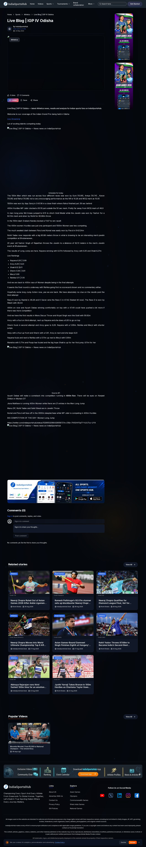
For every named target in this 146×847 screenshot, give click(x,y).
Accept (132, 842)
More (90, 4)
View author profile (19, 29)
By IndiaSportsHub (20, 26)
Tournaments (62, 4)
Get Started (135, 4)
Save (25, 100)
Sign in (10, 516)
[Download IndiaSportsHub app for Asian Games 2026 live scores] (124, 86)
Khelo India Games (77, 804)
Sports (49, 4)
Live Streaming (13, 119)
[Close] (139, 842)
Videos (40, 4)
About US (52, 792)
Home (32, 4)
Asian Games (75, 792)
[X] (111, 795)
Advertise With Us (56, 796)
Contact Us (53, 800)
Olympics (73, 796)
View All (129, 565)
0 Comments (24, 95)
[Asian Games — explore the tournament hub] (124, 36)
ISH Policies (53, 808)
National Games (76, 808)
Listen (14, 100)
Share (35, 100)
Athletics (27, 14)
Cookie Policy (60, 842)
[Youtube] (102, 795)
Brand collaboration (78, 4)
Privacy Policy (54, 804)
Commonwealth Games (79, 800)
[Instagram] (128, 795)
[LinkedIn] (119, 795)
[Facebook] (137, 795)
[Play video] (29, 733)
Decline (123, 842)
